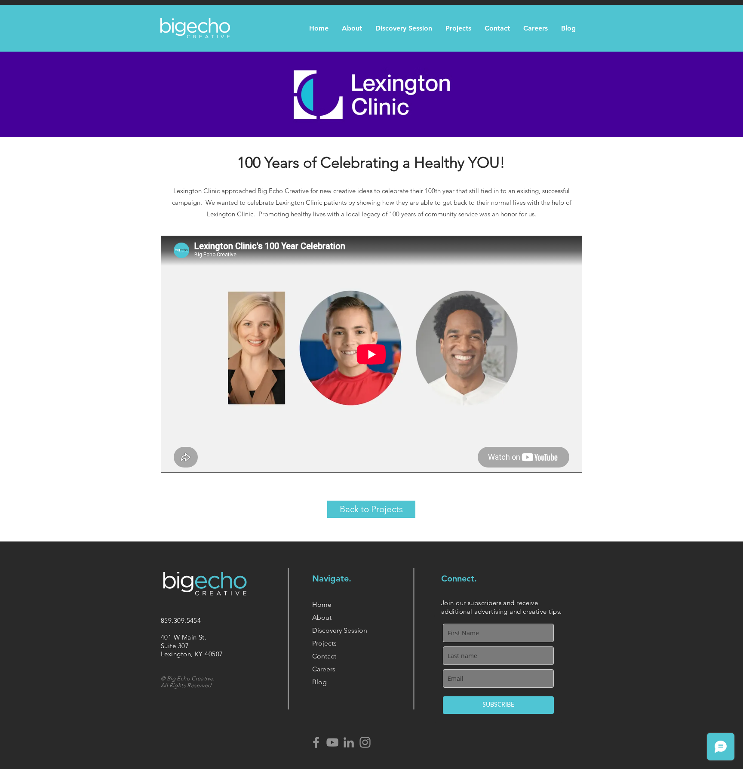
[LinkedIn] (348, 742)
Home (322, 604)
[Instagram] (365, 742)
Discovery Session (339, 630)
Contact (324, 656)
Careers (323, 669)
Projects (324, 643)
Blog (319, 682)
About (322, 617)
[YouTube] (332, 742)
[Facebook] (316, 742)
